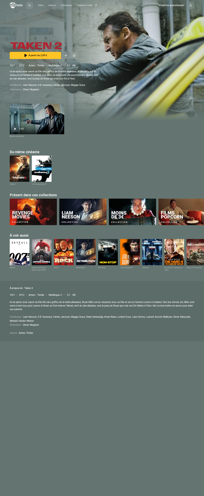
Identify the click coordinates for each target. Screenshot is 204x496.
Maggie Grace (78, 85)
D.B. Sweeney (45, 85)
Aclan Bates (110, 317)
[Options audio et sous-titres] (61, 65)
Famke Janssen (61, 85)
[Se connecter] (190, 5)
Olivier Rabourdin (181, 317)
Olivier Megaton (31, 89)
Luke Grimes (138, 317)
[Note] (74, 55)
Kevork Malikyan (163, 317)
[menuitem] (29, 5)
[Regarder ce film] (37, 119)
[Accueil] (16, 5)
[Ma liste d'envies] (65, 55)
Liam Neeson (30, 85)
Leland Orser (124, 317)
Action (32, 65)
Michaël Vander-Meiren (22, 321)
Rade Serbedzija (94, 317)
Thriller (40, 65)
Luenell (150, 317)
